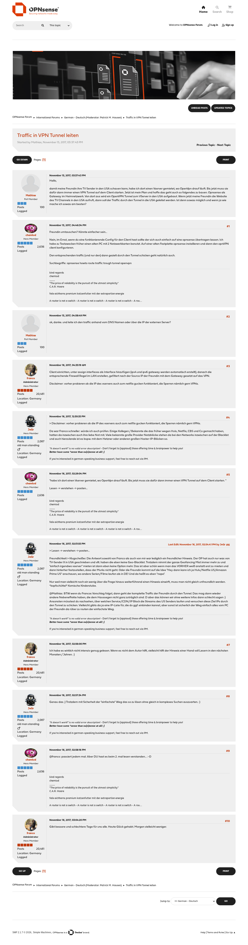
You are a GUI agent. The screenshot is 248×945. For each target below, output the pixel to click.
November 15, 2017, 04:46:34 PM (67, 225)
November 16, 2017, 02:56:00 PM (67, 644)
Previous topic (206, 145)
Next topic (224, 145)
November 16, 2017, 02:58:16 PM (67, 750)
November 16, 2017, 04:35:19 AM (67, 365)
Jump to (165, 901)
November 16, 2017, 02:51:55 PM (67, 544)
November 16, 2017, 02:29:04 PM (67, 474)
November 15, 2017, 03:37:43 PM (67, 175)
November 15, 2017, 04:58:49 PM (67, 315)
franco (31, 378)
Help (203, 932)
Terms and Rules (215, 932)
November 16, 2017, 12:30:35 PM (67, 416)
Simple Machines (42, 932)
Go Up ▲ (231, 932)
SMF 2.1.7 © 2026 (21, 932)
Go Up (22, 871)
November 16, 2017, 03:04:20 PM (67, 820)
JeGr (31, 429)
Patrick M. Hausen (110, 117)
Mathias (31, 195)
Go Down (22, 160)
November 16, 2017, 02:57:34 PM (67, 695)
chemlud (31, 235)
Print (226, 160)
